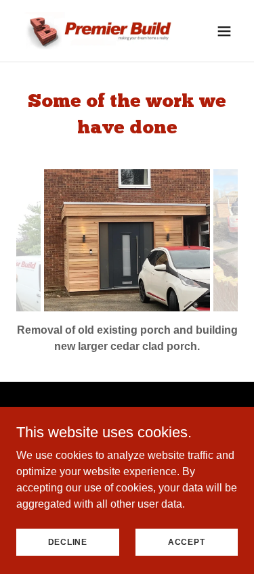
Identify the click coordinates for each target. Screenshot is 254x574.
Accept (186, 541)
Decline (67, 541)
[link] (94, 30)
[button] (224, 31)
